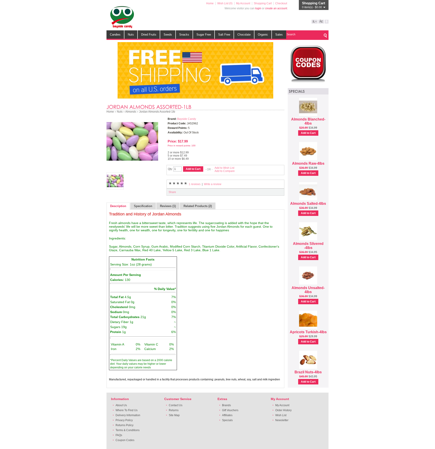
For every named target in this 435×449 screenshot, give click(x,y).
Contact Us (175, 405)
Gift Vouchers (230, 410)
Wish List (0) (224, 3)
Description (118, 206)
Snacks (184, 34)
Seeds (168, 34)
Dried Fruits (148, 34)
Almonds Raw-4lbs (308, 163)
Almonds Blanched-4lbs (308, 121)
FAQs (119, 435)
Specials (227, 420)
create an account (276, 8)
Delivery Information (128, 415)
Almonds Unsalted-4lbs (308, 290)
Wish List (280, 415)
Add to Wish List (224, 167)
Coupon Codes (125, 440)
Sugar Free (203, 34)
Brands (226, 405)
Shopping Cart (263, 3)
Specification (143, 206)
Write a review (212, 184)
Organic (263, 34)
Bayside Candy (186, 119)
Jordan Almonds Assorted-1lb (157, 111)
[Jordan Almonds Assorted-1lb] (132, 166)
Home (210, 3)
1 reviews (195, 184)
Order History (283, 410)
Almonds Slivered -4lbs (308, 246)
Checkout (281, 3)
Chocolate (244, 34)
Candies (115, 34)
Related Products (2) (198, 206)
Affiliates (227, 415)
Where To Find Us (127, 410)
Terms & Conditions (128, 430)
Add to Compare (225, 171)
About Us (121, 405)
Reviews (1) (168, 206)
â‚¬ (315, 21)
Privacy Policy (124, 420)
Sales (279, 34)
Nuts (131, 34)
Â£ (321, 21)
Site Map (174, 415)
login (258, 8)
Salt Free (224, 34)
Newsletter (281, 420)
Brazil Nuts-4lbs (308, 372)
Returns (174, 410)
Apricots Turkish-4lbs (308, 332)
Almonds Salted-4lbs (308, 203)
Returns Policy (124, 425)
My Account (243, 3)
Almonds (130, 111)
